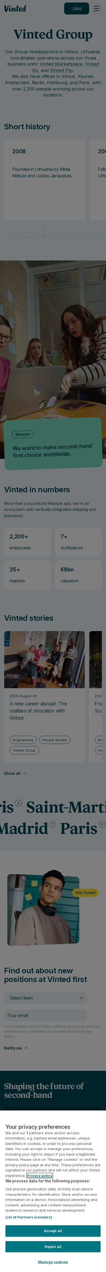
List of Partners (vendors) (28, 1217)
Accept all (53, 1231)
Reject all (53, 1246)
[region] (53, 1191)
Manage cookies (53, 1262)
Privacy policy (39, 1175)
